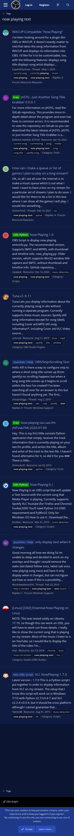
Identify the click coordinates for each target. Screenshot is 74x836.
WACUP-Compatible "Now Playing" (37, 32)
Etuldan (16, 522)
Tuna (15, 296)
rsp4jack (16, 272)
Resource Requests (31, 82)
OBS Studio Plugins (34, 347)
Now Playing (30, 234)
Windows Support (43, 408)
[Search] (68, 5)
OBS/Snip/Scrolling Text (41, 362)
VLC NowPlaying (36, 674)
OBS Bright (12, 801)
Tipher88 (17, 711)
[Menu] (5, 5)
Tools (57, 152)
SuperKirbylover (21, 69)
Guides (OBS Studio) (35, 659)
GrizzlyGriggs (19, 399)
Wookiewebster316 (23, 584)
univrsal (16, 338)
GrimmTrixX (19, 210)
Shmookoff (18, 465)
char (14, 650)
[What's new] (58, 5)
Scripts (16, 281)
